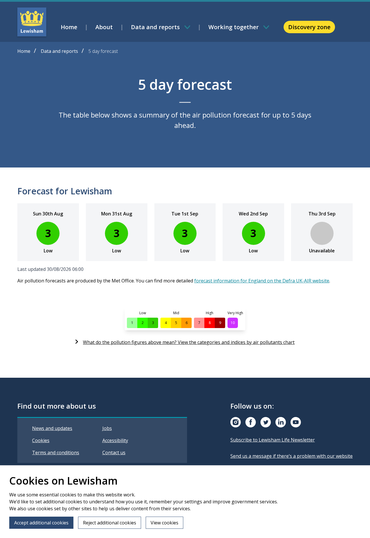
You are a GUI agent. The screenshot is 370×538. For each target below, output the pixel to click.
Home (23, 51)
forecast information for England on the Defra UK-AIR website (261, 281)
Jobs (107, 428)
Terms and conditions (55, 452)
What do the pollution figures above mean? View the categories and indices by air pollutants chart (189, 342)
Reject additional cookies (109, 523)
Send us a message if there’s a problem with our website (291, 456)
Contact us (113, 452)
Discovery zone (309, 27)
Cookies (40, 440)
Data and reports (59, 51)
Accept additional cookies (41, 523)
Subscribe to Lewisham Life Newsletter (272, 440)
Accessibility (115, 440)
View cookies (164, 523)
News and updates (52, 428)
